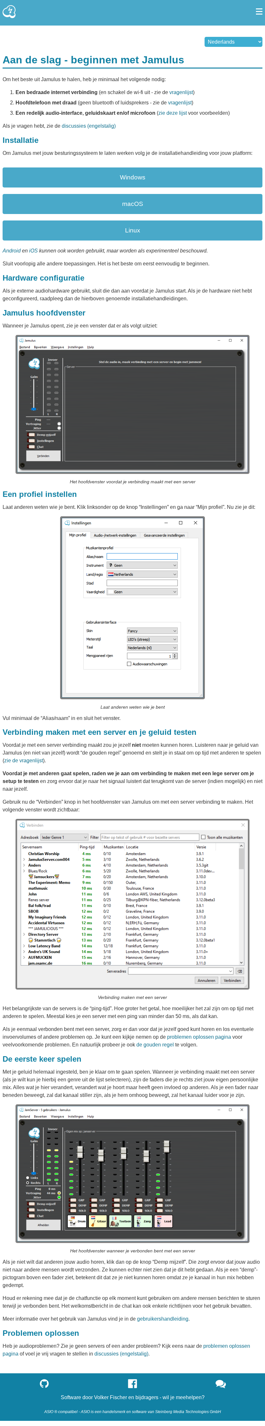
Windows (132, 177)
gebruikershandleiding (162, 1319)
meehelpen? (190, 1397)
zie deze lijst (172, 113)
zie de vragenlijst (23, 760)
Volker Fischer (110, 1397)
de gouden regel (155, 1044)
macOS (132, 203)
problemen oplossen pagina (199, 1037)
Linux (132, 230)
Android (12, 250)
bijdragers (146, 1397)
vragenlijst (181, 92)
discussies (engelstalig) (89, 126)
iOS (33, 250)
